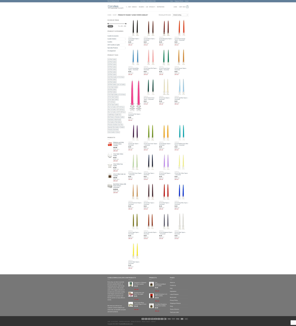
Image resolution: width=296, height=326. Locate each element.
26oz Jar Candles (112, 109)
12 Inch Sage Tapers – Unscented (133, 233)
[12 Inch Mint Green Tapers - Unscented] (135, 162)
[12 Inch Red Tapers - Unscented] (166, 191)
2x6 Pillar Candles (112, 62)
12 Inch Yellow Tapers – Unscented (134, 262)
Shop (114, 15)
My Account (173, 297)
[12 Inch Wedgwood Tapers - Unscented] (166, 221)
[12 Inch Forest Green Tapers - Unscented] (166, 57)
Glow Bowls (110, 119)
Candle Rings (111, 114)
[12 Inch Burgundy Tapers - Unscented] (166, 27)
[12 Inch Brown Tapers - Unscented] (151, 27)
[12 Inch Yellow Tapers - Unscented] (135, 250)
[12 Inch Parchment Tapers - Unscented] (135, 191)
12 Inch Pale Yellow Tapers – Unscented (181, 174)
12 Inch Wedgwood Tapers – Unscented (165, 233)
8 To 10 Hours (122, 94)
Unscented (115, 129)
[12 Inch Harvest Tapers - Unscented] (181, 57)
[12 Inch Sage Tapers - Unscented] (135, 221)
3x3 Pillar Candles (112, 67)
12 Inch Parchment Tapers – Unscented (135, 203)
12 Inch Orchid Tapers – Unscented (165, 174)
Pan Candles (111, 122)
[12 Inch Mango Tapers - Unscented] (166, 132)
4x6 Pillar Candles (112, 82)
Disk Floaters (111, 117)
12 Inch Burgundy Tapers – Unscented (165, 39)
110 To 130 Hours (121, 112)
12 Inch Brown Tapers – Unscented (149, 39)
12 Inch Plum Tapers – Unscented (149, 203)
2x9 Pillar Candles (112, 64)
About (171, 1)
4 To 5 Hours (121, 77)
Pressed (110, 124)
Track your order (174, 312)
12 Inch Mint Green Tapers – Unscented (134, 174)
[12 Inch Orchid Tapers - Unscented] (166, 162)
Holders (141, 6)
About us (172, 282)
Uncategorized (112, 51)
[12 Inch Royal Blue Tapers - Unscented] (181, 191)
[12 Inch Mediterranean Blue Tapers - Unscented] (181, 132)
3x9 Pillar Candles (112, 74)
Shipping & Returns (179, 1)
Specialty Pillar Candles (113, 127)
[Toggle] (125, 39)
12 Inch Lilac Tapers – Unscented (133, 144)
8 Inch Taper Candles (112, 94)
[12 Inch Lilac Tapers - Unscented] (135, 132)
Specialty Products (113, 47)
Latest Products (174, 294)
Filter (110, 26)
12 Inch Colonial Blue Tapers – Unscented (133, 69)
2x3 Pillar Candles (112, 59)
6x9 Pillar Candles (112, 92)
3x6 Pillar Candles (112, 72)
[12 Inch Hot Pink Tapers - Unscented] (135, 94)
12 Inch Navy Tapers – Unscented (149, 174)
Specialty (152, 6)
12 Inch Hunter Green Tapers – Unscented (149, 98)
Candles (134, 6)
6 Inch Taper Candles (112, 87)
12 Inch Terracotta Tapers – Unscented (150, 233)
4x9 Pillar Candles (112, 84)
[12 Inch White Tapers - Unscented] (181, 221)
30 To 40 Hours (120, 109)
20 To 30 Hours (120, 107)
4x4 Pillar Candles (112, 79)
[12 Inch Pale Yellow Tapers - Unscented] (181, 162)
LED (147, 6)
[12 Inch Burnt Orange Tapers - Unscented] (181, 27)
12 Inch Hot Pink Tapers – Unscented (134, 114)
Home (109, 15)
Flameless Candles (119, 117)
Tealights (122, 127)
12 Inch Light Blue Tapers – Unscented (181, 98)
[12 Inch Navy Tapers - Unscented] (151, 162)
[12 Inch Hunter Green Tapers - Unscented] (151, 86)
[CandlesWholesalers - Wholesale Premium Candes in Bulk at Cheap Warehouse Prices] (116, 7)
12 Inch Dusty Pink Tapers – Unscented (150, 69)
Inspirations (160, 6)
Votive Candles (111, 132)
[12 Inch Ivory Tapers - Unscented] (166, 86)
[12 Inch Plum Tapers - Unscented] (151, 191)
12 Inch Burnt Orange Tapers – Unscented (180, 39)
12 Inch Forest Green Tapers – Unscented (164, 69)
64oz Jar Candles (112, 112)
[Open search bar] (126, 7)
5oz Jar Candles (121, 84)
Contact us (173, 285)
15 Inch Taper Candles (113, 104)
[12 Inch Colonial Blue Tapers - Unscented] (135, 57)
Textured (110, 129)
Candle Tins (118, 114)
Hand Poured (117, 119)
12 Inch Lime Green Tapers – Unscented (150, 144)
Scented (115, 124)
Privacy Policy (174, 300)
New (129, 6)
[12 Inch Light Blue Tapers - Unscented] (181, 86)
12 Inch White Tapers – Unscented (180, 233)
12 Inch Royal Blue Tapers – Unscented (181, 203)
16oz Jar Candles (112, 107)
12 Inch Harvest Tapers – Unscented (181, 69)
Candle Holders (112, 39)
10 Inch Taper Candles (113, 97)
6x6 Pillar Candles (112, 89)
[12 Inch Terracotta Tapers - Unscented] (151, 221)
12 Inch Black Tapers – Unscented (133, 39)
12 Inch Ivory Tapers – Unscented (164, 98)
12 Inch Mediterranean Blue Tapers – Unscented (181, 144)
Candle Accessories (113, 36)
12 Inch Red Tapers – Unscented (164, 203)
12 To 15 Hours (111, 102)
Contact (186, 1)
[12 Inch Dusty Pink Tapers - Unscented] (151, 57)
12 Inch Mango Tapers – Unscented (165, 144)
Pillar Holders (118, 122)
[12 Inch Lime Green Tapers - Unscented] (151, 132)
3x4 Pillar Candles (112, 69)
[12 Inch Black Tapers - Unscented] (135, 27)
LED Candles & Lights (114, 44)
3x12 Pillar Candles (112, 77)
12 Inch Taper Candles (113, 99)
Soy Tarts (120, 124)
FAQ (171, 288)
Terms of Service (174, 309)
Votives (117, 132)
